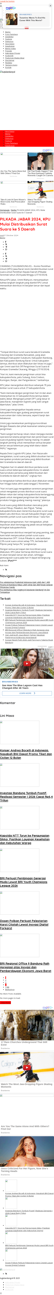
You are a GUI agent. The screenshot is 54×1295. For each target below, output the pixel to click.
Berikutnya (9, 989)
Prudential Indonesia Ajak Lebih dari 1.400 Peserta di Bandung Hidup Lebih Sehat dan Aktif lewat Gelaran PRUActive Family (26, 584)
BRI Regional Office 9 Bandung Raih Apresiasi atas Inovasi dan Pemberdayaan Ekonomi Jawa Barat (27, 631)
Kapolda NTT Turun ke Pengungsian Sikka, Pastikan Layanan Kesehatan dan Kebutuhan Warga (27, 616)
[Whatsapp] (6, 249)
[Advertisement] (27, 101)
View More (5, 1003)
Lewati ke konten (7, 1)
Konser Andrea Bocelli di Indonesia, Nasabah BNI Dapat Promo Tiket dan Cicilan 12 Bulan (29, 606)
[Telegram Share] (6, 247)
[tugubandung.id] (7, 71)
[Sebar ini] (5, 242)
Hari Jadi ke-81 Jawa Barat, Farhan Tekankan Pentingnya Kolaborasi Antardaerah (25, 636)
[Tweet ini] (6, 244)
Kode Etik (9, 1289)
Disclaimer (9, 1287)
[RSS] (6, 569)
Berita (2, 238)
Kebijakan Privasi (12, 1282)
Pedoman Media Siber (14, 1285)
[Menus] (1, 3)
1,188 (7, 987)
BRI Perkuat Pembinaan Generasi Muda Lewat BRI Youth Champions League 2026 (23, 881)
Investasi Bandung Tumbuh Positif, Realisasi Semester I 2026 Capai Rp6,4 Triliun (26, 796)
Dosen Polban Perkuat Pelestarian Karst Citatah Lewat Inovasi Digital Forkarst (24, 924)
